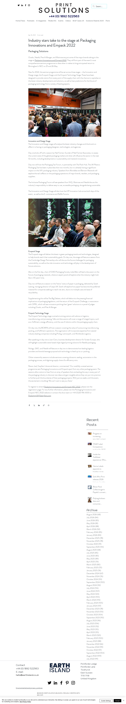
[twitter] (18, 5)
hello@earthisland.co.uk (27, 675)
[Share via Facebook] (29, 405)
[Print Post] (49, 405)
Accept (117, 701)
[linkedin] (22, 5)
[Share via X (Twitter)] (34, 405)
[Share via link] (44, 405)
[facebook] (25, 5)
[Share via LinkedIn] (39, 405)
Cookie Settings (106, 701)
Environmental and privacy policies (29, 688)
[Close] (123, 700)
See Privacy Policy (25, 702)
